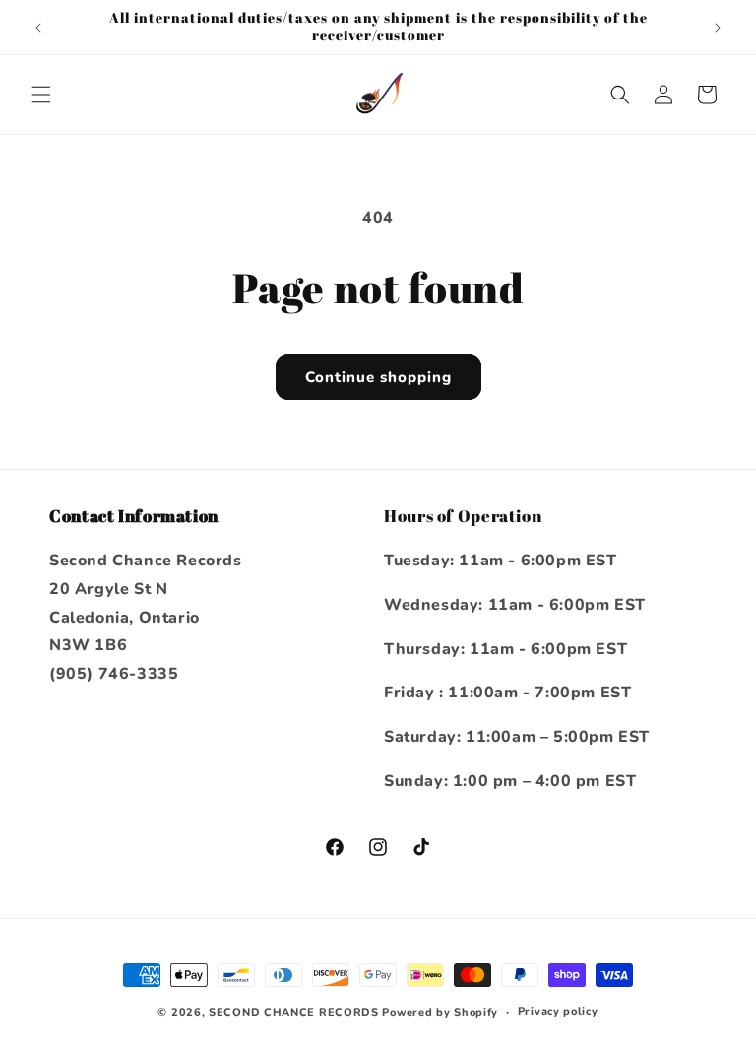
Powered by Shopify (440, 1012)
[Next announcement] (717, 27)
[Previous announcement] (38, 27)
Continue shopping (378, 377)
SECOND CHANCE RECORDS (294, 1012)
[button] (41, 94)
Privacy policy (558, 1011)
